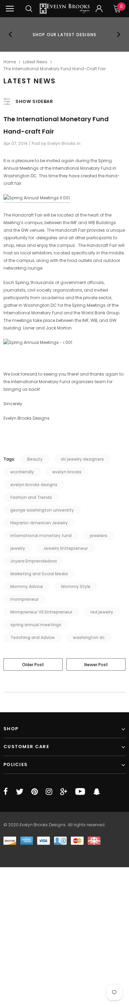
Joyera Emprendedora (33, 561)
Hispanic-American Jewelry (39, 523)
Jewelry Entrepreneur (65, 548)
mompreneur (24, 599)
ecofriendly (22, 472)
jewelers (98, 535)
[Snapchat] (96, 791)
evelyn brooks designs (33, 484)
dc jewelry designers (82, 459)
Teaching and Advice (32, 637)
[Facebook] (5, 791)
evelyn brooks (67, 472)
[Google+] (63, 791)
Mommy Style (75, 586)
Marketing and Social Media (39, 574)
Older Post (33, 665)
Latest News (35, 62)
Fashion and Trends (31, 497)
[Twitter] (19, 791)
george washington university (42, 510)
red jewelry (101, 612)
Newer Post (96, 665)
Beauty (35, 459)
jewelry (17, 548)
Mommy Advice (26, 586)
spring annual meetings (35, 625)
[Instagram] (49, 791)
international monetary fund (41, 535)
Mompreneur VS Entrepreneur (41, 612)
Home (9, 62)
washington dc (89, 637)
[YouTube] (80, 791)
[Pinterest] (34, 791)
